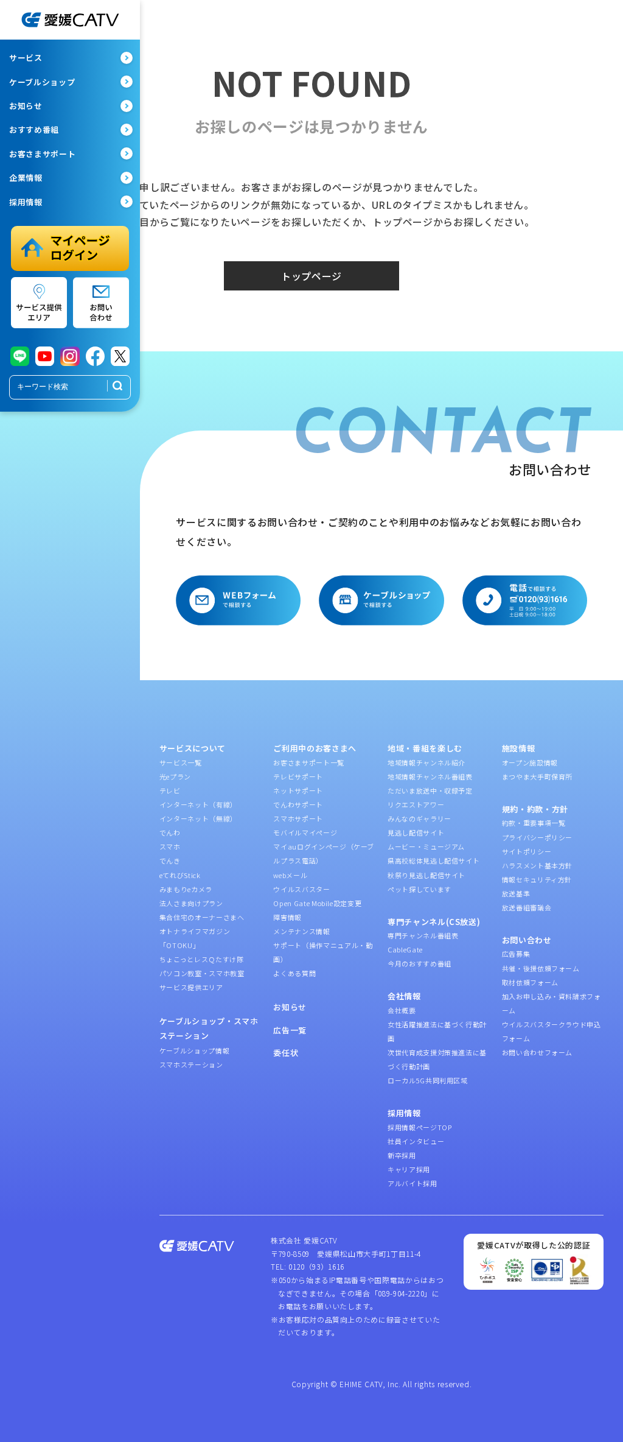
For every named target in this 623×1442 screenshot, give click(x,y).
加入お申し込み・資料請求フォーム (551, 1003)
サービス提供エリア (191, 987)
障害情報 (287, 917)
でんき (170, 860)
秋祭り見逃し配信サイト (426, 875)
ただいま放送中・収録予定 (430, 790)
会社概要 (402, 1010)
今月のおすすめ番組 (419, 963)
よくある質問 (294, 973)
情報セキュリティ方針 (537, 879)
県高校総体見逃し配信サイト (433, 860)
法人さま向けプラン (191, 903)
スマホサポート (298, 818)
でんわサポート (298, 804)
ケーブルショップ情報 (194, 1050)
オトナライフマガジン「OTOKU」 (195, 938)
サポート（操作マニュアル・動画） (322, 952)
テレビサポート (298, 776)
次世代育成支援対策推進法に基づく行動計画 (437, 1059)
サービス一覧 (180, 762)
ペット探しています (419, 889)
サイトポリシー (527, 851)
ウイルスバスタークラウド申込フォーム (551, 1031)
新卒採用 (402, 1155)
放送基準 (516, 893)
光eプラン (175, 776)
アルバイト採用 (412, 1183)
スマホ (170, 846)
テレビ (170, 790)
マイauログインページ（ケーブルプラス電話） (323, 853)
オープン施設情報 (530, 762)
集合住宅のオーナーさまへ (202, 917)
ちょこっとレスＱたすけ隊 (201, 959)
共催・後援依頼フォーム (541, 968)
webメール (290, 875)
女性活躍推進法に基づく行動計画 (437, 1031)
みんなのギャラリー (419, 818)
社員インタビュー (416, 1141)
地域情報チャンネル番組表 (430, 776)
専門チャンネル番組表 (423, 935)
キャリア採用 (409, 1169)
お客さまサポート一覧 (308, 762)
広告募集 (516, 953)
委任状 (285, 1052)
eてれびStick (180, 875)
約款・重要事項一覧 (534, 823)
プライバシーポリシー (537, 837)
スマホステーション (191, 1064)
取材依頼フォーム (530, 982)
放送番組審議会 (527, 907)
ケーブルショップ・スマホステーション (209, 1028)
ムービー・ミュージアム (426, 846)
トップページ (311, 276)
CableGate (405, 949)
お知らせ (290, 1007)
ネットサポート (298, 790)
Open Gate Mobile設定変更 (317, 903)
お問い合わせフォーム (537, 1052)
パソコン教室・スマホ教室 (202, 973)
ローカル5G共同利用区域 (428, 1080)
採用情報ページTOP (420, 1127)
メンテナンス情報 (301, 931)
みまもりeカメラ (185, 889)
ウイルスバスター (301, 889)
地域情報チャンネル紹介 (426, 762)
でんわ (170, 832)
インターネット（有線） (198, 804)
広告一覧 (290, 1030)
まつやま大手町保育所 (537, 776)
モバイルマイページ (305, 832)
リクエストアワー (416, 804)
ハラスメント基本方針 (537, 865)
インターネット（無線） (198, 818)
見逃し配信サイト (416, 832)
